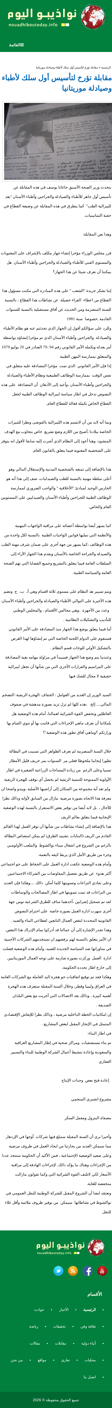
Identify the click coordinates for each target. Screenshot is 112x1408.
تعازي (65, 1360)
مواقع (42, 1360)
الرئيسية (106, 67)
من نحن (17, 1360)
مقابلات (60, 1343)
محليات (90, 1360)
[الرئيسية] (56, 19)
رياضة (33, 1326)
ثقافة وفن (88, 1326)
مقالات (35, 1343)
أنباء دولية (88, 1343)
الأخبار (64, 1309)
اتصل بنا (90, 1377)
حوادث (39, 1309)
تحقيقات (59, 1326)
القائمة (14, 45)
